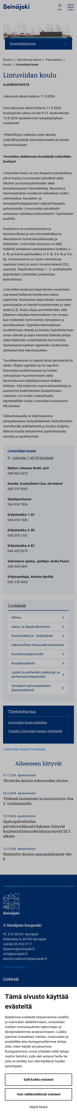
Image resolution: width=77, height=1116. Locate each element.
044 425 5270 (18, 551)
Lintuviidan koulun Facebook (24, 749)
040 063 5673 (18, 473)
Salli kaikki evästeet (38, 1079)
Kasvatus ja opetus (29, 60)
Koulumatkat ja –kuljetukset (32, 636)
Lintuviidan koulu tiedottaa (27, 722)
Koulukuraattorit (23, 663)
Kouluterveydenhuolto (27, 654)
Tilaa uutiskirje (14, 967)
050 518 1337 (18, 535)
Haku (59, 9)
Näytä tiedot (38, 1107)
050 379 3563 (18, 489)
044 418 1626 (18, 520)
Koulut (7, 64)
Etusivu (8, 60)
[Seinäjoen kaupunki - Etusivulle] (16, 7)
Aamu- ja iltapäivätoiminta (30, 627)
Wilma (16, 618)
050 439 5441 (18, 566)
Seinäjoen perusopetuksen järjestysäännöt (31, 688)
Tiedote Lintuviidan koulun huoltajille (35, 731)
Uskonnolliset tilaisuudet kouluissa (36, 645)
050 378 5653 (18, 582)
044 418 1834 (18, 504)
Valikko (70, 9)
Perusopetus (54, 60)
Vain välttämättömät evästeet (38, 1094)
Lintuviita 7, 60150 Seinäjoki (33, 458)
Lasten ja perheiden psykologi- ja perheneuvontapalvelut (35, 674)
